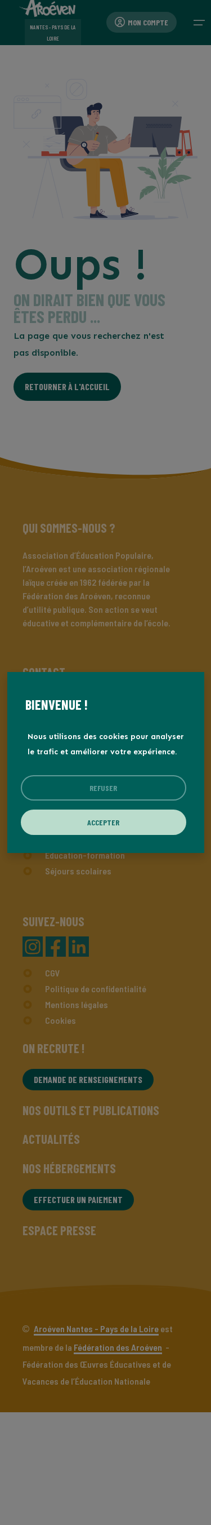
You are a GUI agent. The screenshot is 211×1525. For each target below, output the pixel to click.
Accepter (103, 822)
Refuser (103, 788)
